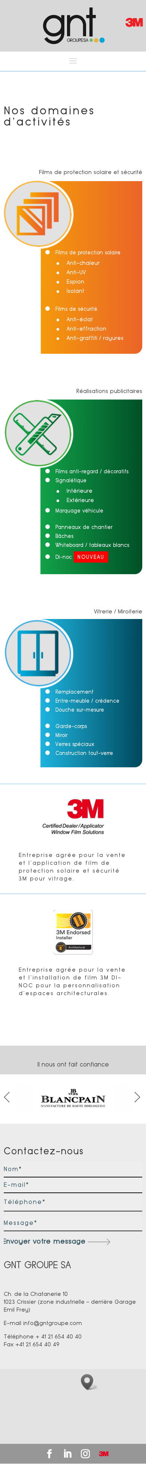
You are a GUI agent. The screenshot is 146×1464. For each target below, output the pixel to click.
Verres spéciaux (74, 744)
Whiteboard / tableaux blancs (92, 545)
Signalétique (70, 480)
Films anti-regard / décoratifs (91, 471)
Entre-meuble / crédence (87, 701)
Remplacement (74, 692)
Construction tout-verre (84, 753)
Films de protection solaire (88, 253)
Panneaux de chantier (83, 527)
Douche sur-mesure (79, 710)
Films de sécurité (76, 309)
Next (138, 1099)
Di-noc (79, 557)
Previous (8, 1099)
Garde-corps (71, 726)
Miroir (61, 735)
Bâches (64, 536)
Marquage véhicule (79, 511)
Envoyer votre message (44, 1241)
